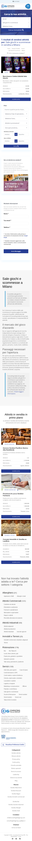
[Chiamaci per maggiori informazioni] (20, 839)
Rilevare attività (16, 756)
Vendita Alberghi (16, 807)
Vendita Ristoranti (16, 790)
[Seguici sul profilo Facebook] (16, 839)
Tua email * (7, 220)
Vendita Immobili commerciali (16, 797)
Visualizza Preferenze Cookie (14, 744)
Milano (23, 50)
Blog (16, 780)
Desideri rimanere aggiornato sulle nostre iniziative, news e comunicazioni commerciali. (15, 242)
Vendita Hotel (16, 810)
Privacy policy (16, 759)
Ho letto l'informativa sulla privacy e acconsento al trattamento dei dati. (16, 235)
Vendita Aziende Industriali (16, 804)
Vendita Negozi (16, 794)
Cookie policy (16, 762)
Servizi (23, 48)
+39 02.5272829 (16, 827)
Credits (19, 836)
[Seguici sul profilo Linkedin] (13, 839)
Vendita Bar (16, 801)
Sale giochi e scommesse (14, 50)
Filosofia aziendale (16, 765)
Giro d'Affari (7, 138)
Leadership (16, 774)
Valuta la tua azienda (16, 777)
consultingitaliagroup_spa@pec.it (16, 821)
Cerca (15, 146)
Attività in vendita (16, 48)
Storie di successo (16, 771)
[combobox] (16, 19)
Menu (28, 6)
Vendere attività (16, 753)
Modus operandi (16, 768)
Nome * (6, 214)
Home (8, 48)
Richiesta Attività (9, 131)
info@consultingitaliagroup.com (16, 817)
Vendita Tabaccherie (16, 787)
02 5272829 (16, 1)
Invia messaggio (16, 251)
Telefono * (7, 227)
